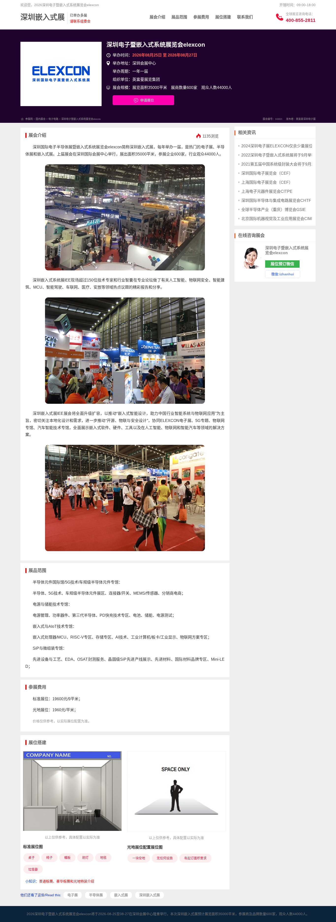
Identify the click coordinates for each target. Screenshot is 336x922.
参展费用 (201, 17)
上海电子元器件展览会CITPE (266, 191)
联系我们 (245, 17)
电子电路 (53, 119)
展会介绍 (157, 17)
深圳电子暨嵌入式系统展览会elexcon (156, 44)
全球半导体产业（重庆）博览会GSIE (273, 210)
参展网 (29, 119)
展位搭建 (223, 17)
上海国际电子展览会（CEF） (267, 182)
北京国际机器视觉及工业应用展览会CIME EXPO (283, 219)
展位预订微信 (282, 264)
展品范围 (179, 17)
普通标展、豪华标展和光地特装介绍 (66, 881)
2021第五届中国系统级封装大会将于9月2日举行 (283, 164)
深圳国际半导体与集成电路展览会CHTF (276, 200)
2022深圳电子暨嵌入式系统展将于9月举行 (278, 155)
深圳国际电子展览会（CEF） (267, 173)
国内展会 (41, 119)
